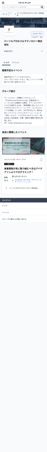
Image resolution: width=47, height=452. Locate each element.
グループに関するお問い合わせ (14, 219)
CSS (24, 180)
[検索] (42, 7)
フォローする (37, 33)
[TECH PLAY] (24, 3)
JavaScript (18, 180)
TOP (3, 14)
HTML (28, 180)
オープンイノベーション (23, 182)
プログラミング (36, 180)
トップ (4, 205)
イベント (5, 212)
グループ (10, 14)
